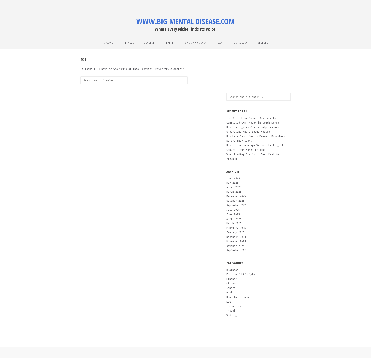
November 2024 (236, 241)
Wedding (263, 42)
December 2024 (236, 236)
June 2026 (233, 178)
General (149, 42)
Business (232, 270)
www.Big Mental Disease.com (185, 21)
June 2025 (233, 214)
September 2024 (236, 250)
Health (169, 42)
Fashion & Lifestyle (240, 274)
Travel (230, 310)
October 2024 (235, 245)
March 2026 (233, 191)
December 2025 (236, 196)
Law (220, 42)
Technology (240, 42)
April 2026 (233, 187)
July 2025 (233, 209)
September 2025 (236, 205)
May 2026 (232, 182)
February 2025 (236, 227)
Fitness (128, 42)
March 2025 (233, 223)
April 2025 (233, 218)
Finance (108, 42)
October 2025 (235, 200)
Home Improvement (196, 42)
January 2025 (235, 232)
